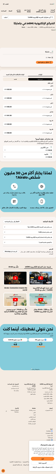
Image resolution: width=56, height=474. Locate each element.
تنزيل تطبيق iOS (39, 340)
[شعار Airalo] (50, 4)
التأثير (34, 412)
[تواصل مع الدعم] (3, 471)
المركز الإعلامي (32, 417)
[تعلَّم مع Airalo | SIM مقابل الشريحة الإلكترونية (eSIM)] (40, 299)
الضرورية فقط (43, 463)
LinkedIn (49, 440)
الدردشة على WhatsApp (11, 251)
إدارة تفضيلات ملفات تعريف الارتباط (42, 467)
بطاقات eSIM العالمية (47, 394)
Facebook (48, 431)
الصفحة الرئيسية (52, 11)
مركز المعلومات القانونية (15, 462)
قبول (42, 459)
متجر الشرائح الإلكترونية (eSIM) (41, 11)
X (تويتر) (49, 435)
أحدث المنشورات (48, 410)
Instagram (48, 433)
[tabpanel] (28, 105)
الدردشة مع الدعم (15, 388)
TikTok (49, 437)
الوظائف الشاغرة (32, 421)
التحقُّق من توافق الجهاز (43, 62)
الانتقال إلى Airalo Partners (15, 411)
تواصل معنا (16, 390)
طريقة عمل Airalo (27, 11)
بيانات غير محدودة (48, 392)
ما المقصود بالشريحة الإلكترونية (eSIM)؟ (31, 388)
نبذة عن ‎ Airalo (18, 11)
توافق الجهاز (33, 394)
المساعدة (3, 11)
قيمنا (35, 414)
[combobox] (28, 17)
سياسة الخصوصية (27, 462)
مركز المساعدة (15, 386)
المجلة (10, 11)
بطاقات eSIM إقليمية (47, 396)
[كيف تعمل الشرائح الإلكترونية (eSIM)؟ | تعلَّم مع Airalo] (40, 278)
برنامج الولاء (49, 403)
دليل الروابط (26, 465)
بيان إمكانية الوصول (17, 465)
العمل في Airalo (32, 423)
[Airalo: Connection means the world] (15, 278)
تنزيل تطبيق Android (14, 340)
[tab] (40, 74)
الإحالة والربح (49, 400)
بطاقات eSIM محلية (32, 27)
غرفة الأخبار (33, 419)
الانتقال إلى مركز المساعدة (12, 221)
